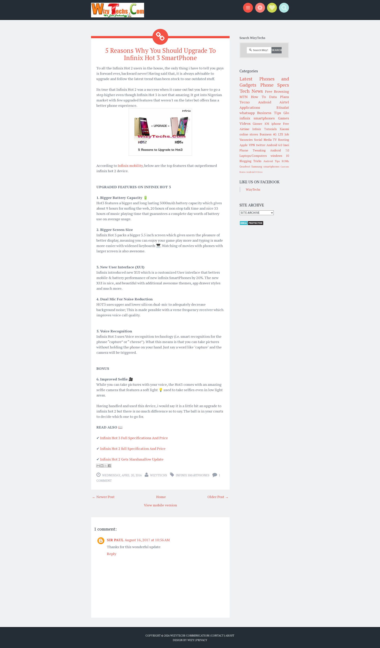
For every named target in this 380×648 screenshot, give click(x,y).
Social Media (263, 140)
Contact (217, 635)
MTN (243, 96)
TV (275, 140)
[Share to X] (106, 466)
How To (258, 96)
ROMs (285, 161)
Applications (249, 107)
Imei (286, 145)
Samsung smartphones (265, 166)
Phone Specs (274, 85)
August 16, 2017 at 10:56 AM (147, 539)
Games (283, 118)
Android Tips (271, 161)
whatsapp (247, 112)
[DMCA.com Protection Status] (251, 224)
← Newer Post (103, 496)
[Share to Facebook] (109, 466)
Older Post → (218, 496)
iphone (276, 124)
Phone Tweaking (252, 150)
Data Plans (279, 96)
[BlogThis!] (102, 466)
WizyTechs (158, 475)
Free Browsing (277, 91)
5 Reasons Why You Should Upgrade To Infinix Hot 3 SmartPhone (160, 54)
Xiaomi (284, 129)
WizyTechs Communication (189, 635)
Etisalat (282, 107)
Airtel (284, 102)
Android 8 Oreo (254, 171)
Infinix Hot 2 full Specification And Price (132, 448)
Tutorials (270, 129)
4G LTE (278, 134)
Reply (111, 553)
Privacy (201, 640)
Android (264, 102)
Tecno (244, 102)
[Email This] (98, 466)
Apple (243, 145)
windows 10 (280, 156)
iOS (267, 124)
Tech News (251, 91)
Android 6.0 (274, 145)
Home (161, 496)
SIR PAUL (115, 539)
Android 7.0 (279, 150)
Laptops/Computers (253, 156)
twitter (260, 145)
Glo (286, 112)
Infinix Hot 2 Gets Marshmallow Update (131, 459)
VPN (252, 145)
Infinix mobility (130, 165)
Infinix (256, 129)
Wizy (190, 640)
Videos (245, 123)
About (229, 635)
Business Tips (269, 112)
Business (266, 134)
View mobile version (160, 505)
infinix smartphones (192, 475)
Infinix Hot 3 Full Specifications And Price (134, 437)
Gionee (257, 124)
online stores (248, 134)
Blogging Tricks (250, 161)
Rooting (283, 140)
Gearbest (244, 166)
